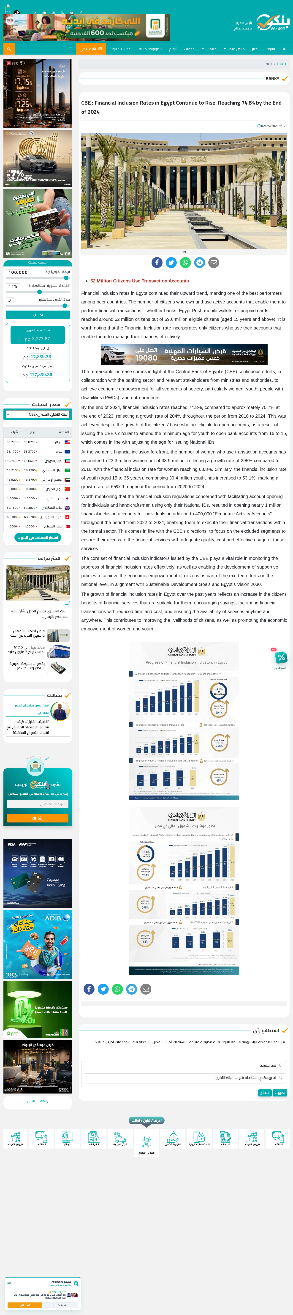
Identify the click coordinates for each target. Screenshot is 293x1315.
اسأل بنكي (24, 1305)
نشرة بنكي (88, 48)
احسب (38, 314)
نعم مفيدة (268, 1065)
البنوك (270, 48)
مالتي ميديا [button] (236, 48)
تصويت (280, 1093)
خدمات (189, 48)
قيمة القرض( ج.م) (39, 272)
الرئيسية (281, 63)
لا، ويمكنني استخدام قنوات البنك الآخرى (246, 1077)
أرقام (173, 48)
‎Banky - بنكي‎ (37, 1100)
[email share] (199, 262)
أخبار (255, 48)
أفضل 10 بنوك (121, 48)
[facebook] (157, 262)
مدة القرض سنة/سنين (39, 300)
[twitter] (171, 262)
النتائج (265, 1093)
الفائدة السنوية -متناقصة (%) (39, 286)
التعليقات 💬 (60, 1305)
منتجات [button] (211, 48)
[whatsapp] (185, 262)
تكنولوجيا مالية (150, 48)
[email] (213, 262)
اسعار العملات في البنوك (37, 537)
